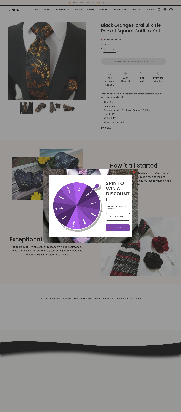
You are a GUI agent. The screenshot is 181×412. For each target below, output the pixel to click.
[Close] (134, 172)
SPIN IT (117, 227)
